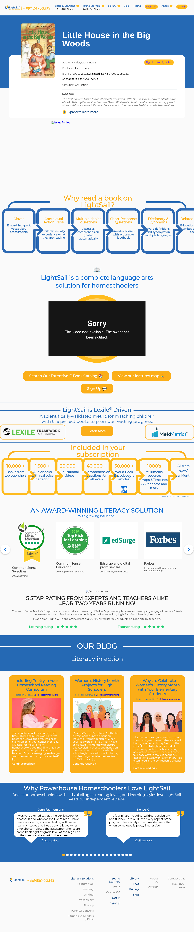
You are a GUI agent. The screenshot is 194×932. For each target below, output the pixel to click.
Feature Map (85, 883)
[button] (63, 855)
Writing (89, 894)
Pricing (137, 6)
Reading (88, 889)
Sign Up (115, 903)
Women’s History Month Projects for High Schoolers (97, 685)
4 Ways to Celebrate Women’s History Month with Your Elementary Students (157, 687)
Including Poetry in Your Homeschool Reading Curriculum (36, 685)
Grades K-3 (113, 892)
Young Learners (114, 880)
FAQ (136, 883)
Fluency (88, 905)
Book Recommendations (46, 695)
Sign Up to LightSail (159, 62)
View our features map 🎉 (141, 376)
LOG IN (182, 6)
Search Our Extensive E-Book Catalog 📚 (66, 376)
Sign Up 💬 (97, 388)
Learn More (97, 431)
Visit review (50, 840)
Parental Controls (82, 910)
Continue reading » (23, 763)
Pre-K (116, 886)
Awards (153, 886)
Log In (116, 897)
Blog (126, 6)
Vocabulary (86, 899)
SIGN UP (151, 6)
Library (134, 878)
